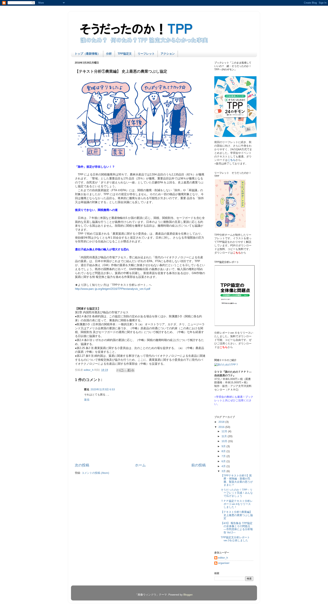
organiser (223, 563)
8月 (224, 451)
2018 (221, 421)
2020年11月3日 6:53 (103, 389)
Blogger (187, 594)
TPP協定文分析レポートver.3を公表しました (235, 539)
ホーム (140, 465)
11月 (225, 436)
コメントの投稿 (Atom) (95, 472)
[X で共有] (125, 370)
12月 (225, 431)
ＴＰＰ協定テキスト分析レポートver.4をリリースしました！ (237, 504)
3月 (224, 471)
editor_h (223, 557)
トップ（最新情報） (87, 53)
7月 (224, 456)
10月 (225, 441)
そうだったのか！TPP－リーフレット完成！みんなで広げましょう (237, 492)
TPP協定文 (125, 53)
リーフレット (146, 53)
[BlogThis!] (122, 370)
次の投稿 (82, 465)
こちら (232, 160)
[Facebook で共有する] (129, 370)
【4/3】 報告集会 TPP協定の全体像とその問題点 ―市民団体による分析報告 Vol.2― (237, 528)
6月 (224, 461)
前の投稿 (198, 465)
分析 (109, 53)
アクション (168, 53)
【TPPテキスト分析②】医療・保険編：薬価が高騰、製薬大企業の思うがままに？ (237, 480)
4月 (224, 466)
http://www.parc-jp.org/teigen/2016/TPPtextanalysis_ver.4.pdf (112, 288)
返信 (86, 399)
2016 (221, 427)
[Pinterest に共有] (133, 370)
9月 (224, 446)
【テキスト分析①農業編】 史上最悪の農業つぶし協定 (237, 515)
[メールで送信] (118, 370)
